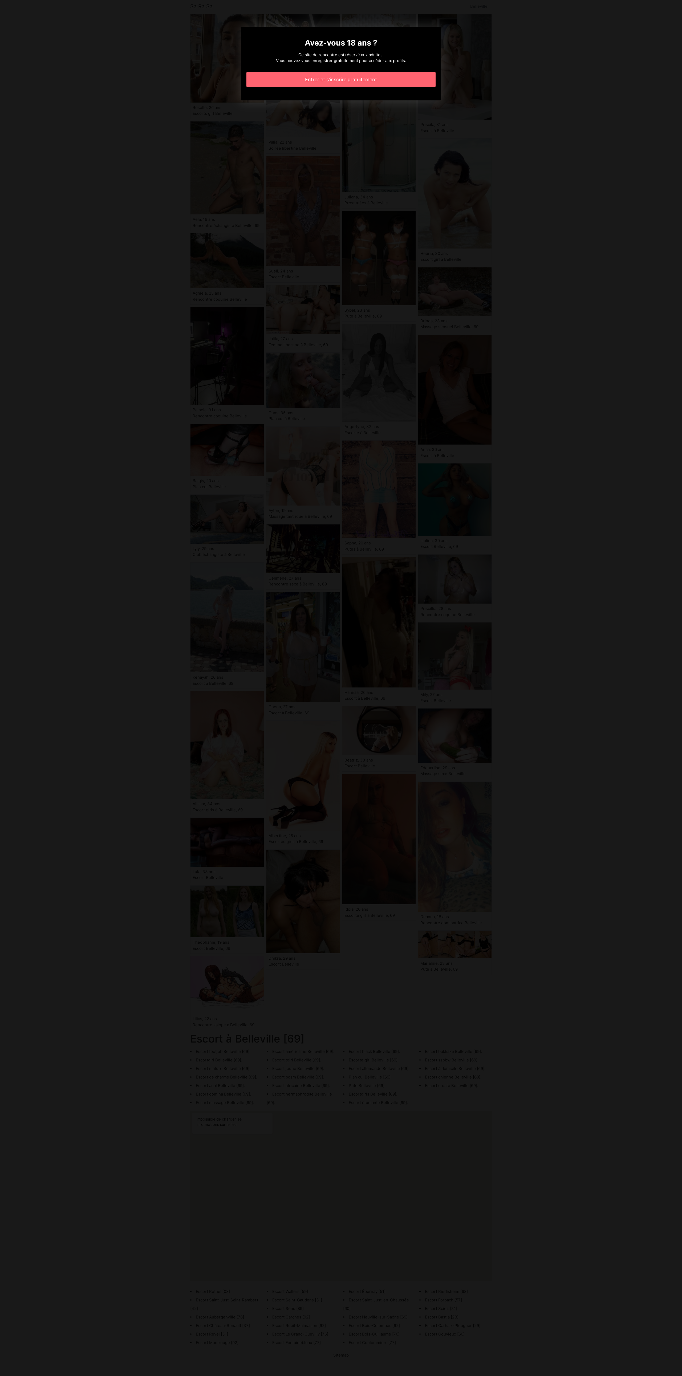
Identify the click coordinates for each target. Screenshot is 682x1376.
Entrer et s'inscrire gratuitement (341, 79)
